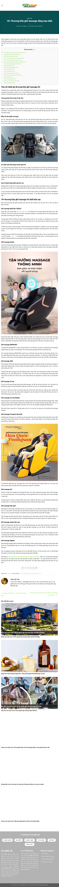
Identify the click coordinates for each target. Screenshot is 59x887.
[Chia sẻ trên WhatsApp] (22, 568)
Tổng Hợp (29, 18)
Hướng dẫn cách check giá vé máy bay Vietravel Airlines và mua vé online (22, 784)
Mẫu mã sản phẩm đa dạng (11, 56)
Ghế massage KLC (8, 77)
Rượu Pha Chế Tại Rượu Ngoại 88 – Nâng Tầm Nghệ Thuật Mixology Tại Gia (23, 673)
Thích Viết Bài (38, 26)
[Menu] (2, 5)
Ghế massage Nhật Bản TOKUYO (12, 64)
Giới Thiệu (45, 853)
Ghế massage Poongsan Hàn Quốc (13, 75)
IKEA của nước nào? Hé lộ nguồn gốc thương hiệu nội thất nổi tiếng (20, 637)
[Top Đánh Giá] (29, 5)
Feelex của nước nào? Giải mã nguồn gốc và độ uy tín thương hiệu (20, 821)
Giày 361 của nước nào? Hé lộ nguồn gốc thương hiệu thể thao (19, 710)
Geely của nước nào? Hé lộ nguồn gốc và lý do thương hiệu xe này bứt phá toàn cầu (25, 747)
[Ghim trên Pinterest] (33, 568)
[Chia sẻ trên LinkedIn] (36, 568)
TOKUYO (13, 236)
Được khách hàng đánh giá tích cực (13, 60)
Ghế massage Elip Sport (10, 79)
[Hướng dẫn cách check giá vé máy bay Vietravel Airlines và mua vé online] (29, 767)
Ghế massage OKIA (9, 69)
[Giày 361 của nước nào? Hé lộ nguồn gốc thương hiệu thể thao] (29, 693)
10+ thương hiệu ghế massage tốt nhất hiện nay (14, 62)
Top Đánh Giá (5, 854)
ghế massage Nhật (22, 211)
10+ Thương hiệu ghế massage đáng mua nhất (30, 573)
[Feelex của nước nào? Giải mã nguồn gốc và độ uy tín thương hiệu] (29, 804)
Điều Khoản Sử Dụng (48, 856)
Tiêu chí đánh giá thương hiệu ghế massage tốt (14, 52)
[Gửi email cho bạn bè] (31, 568)
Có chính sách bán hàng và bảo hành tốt (14, 58)
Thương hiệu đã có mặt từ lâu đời (12, 54)
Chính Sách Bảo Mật (47, 859)
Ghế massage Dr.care (9, 71)
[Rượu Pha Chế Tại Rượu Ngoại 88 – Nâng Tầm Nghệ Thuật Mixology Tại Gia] (29, 656)
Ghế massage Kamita (9, 65)
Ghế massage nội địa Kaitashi (11, 73)
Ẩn (34, 49)
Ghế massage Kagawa (9, 82)
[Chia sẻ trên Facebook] (25, 568)
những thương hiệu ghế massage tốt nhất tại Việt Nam (24, 556)
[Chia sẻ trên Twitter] (28, 568)
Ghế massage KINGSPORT (11, 67)
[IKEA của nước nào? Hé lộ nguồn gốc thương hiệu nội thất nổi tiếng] (29, 619)
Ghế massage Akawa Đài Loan (11, 80)
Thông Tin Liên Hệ (47, 862)
